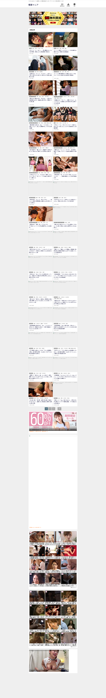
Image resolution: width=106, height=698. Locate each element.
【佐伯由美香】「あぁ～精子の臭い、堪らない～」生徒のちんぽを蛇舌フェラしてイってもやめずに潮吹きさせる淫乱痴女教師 (65, 327)
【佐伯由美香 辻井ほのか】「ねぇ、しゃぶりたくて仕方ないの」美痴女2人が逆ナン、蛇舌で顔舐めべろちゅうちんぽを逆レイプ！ (40, 327)
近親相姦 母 (31, 71)
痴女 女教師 (56, 323)
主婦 (63, 48)
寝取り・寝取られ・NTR (58, 298)
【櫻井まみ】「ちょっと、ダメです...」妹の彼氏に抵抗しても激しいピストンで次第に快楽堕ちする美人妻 (65, 151)
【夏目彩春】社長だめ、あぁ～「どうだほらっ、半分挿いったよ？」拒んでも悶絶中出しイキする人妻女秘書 (40, 126)
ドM (42, 48)
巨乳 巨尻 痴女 (56, 172)
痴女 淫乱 (31, 247)
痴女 (57, 48)
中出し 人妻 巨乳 (32, 96)
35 (59, 408)
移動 (30, 48)
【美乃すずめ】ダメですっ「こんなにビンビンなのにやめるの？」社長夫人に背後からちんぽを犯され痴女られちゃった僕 (40, 251)
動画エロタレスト (74, 587)
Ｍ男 (43, 272)
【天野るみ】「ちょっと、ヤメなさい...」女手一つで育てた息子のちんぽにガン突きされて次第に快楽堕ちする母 (40, 75)
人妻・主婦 (46, 96)
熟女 (65, 48)
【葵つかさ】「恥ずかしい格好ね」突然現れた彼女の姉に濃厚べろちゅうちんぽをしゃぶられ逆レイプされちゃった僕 (40, 301)
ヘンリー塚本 (56, 71)
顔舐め (70, 247)
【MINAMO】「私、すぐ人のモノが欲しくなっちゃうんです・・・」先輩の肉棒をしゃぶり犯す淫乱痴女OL (65, 176)
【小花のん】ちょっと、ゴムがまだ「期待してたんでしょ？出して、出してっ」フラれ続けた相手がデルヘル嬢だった (40, 176)
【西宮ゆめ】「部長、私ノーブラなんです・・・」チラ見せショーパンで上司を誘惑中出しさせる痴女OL (40, 226)
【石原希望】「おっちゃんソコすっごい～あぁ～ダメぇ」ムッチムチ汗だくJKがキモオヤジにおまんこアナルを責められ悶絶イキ (65, 377)
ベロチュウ (64, 96)
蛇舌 (66, 323)
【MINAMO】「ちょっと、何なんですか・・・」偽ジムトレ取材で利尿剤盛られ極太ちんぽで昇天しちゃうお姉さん (40, 201)
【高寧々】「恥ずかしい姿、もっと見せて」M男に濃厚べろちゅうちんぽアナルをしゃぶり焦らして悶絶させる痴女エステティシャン (40, 377)
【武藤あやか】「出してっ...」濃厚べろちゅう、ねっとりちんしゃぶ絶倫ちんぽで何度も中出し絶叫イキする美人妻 (65, 102)
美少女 (42, 172)
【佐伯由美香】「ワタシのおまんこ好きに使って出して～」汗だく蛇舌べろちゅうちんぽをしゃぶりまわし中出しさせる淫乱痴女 (65, 276)
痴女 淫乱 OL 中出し (33, 222)
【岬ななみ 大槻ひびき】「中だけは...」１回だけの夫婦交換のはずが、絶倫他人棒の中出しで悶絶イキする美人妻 (40, 100)
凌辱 (69, 222)
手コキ (40, 348)
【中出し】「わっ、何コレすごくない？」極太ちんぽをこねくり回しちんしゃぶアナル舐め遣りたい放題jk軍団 (65, 126)
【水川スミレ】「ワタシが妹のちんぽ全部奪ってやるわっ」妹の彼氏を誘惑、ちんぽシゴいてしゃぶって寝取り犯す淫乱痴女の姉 (65, 352)
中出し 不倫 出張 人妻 (58, 96)
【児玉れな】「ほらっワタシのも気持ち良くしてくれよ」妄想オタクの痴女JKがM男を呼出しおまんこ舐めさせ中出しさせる (40, 276)
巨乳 (37, 96)
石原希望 (55, 373)
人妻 (62, 71)
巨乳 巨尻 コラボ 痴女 (33, 172)
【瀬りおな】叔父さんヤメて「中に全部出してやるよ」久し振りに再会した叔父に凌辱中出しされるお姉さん (65, 226)
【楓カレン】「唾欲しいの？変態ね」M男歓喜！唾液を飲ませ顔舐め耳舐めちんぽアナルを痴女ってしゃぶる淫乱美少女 (65, 251)
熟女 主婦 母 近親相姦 (38, 71)
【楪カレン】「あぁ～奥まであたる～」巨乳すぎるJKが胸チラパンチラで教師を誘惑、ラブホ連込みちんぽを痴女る (65, 402)
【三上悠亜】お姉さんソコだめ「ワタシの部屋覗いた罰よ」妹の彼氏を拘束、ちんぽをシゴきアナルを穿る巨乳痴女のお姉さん (40, 352)
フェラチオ (70, 272)
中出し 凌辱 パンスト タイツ (59, 222)
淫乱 (33, 48)
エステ (45, 197)
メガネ (39, 48)
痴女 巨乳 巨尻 (32, 197)
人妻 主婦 (56, 197)
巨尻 (48, 172)
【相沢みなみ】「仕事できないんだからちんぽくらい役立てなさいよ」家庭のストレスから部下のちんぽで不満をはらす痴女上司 (65, 302)
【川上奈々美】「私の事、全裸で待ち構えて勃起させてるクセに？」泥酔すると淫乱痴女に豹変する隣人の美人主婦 (40, 402)
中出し (36, 48)
